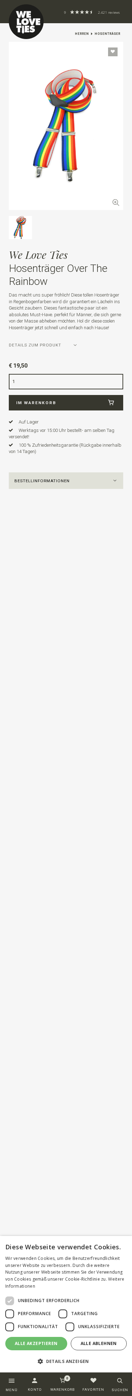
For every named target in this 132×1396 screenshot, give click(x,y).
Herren (82, 34)
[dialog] (66, 1304)
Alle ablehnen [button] (99, 1343)
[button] (66, 480)
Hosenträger (107, 34)
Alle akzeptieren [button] (36, 1343)
